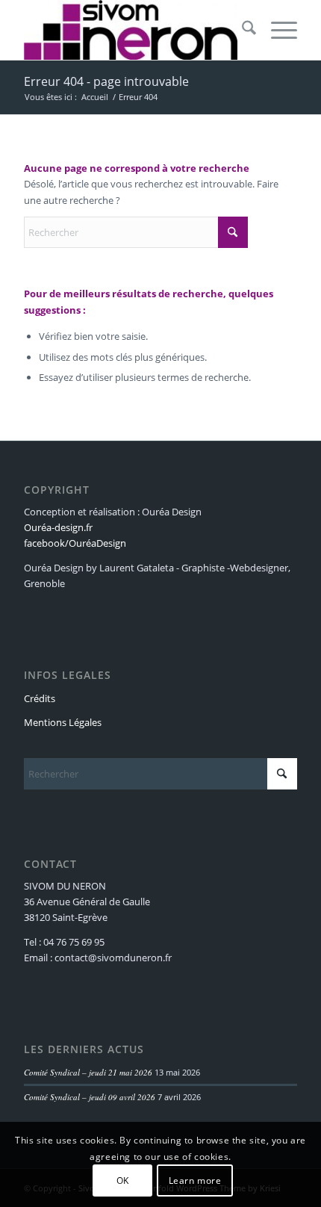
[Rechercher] (241, 30)
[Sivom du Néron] (133, 30)
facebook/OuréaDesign (75, 543)
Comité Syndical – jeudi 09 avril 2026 (89, 1096)
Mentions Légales (63, 722)
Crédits (39, 698)
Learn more (195, 1180)
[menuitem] (241, 30)
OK (122, 1180)
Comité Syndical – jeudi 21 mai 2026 (88, 1072)
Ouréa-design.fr (58, 527)
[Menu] (276, 30)
